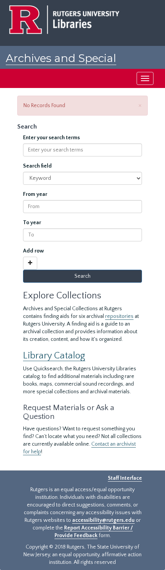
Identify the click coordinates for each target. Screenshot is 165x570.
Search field (37, 166)
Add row (33, 251)
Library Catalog (54, 355)
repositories (119, 316)
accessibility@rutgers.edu (103, 520)
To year (32, 223)
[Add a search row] (30, 263)
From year (35, 194)
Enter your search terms (51, 138)
